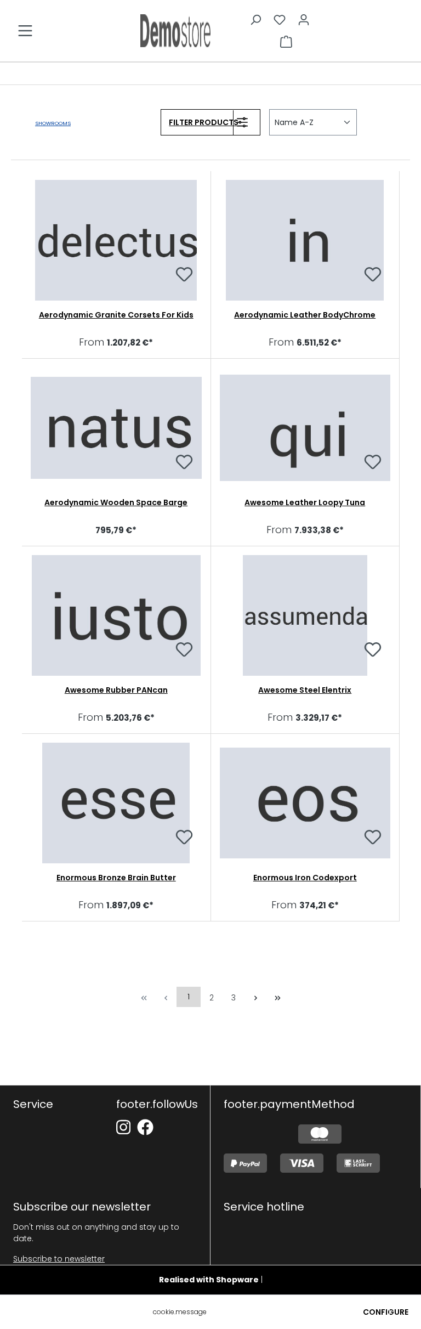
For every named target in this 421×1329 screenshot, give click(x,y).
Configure (385, 1312)
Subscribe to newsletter (59, 1258)
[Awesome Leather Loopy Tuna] (305, 427)
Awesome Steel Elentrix (304, 690)
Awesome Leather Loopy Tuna (304, 502)
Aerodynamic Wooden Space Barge (115, 502)
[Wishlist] (280, 20)
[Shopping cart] (286, 42)
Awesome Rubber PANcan (116, 690)
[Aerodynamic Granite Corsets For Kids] (116, 240)
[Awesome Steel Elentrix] (305, 615)
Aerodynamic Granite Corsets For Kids (116, 314)
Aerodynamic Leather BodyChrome (305, 314)
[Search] (255, 20)
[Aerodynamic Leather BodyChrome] (305, 240)
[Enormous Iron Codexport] (305, 803)
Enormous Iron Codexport (305, 877)
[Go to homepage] (175, 30)
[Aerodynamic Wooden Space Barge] (116, 427)
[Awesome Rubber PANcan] (116, 615)
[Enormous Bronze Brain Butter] (116, 803)
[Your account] (304, 20)
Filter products (203, 122)
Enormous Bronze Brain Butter (116, 877)
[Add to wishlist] (184, 276)
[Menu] (25, 31)
